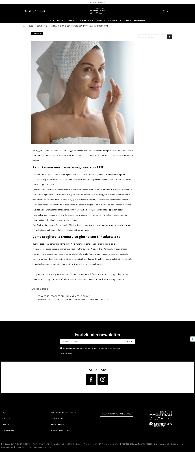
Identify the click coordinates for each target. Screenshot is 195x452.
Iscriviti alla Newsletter (98, 2)
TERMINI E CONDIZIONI (60, 430)
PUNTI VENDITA (8, 430)
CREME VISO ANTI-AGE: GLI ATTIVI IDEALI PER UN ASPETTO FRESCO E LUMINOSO (72, 299)
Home (24, 26)
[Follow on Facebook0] (91, 379)
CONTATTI (6, 418)
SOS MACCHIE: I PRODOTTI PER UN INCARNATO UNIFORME (63, 296)
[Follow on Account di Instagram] (103, 379)
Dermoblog (42, 26)
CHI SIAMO (6, 424)
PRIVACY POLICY (57, 424)
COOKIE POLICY (57, 418)
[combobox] (154, 36)
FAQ (3, 413)
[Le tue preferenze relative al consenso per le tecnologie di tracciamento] (192, 339)
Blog (31, 26)
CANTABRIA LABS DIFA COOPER (63, 413)
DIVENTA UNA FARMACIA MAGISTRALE (116, 414)
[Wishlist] (164, 11)
